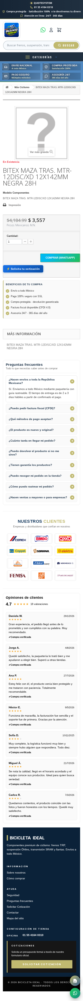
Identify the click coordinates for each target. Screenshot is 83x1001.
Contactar (13, 912)
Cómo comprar (16, 878)
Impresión (15, 205)
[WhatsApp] (43, 29)
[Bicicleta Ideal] (20, 29)
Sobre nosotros (16, 872)
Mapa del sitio (15, 918)
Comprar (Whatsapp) (60, 257)
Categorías (42, 57)
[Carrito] (59, 29)
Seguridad (13, 895)
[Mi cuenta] (51, 29)
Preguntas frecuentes (20, 901)
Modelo (7, 192)
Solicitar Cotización (18, 906)
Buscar (69, 45)
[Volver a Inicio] (7, 87)
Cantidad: (12, 235)
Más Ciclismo (21, 87)
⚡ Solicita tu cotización (23, 268)
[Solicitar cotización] (75, 981)
